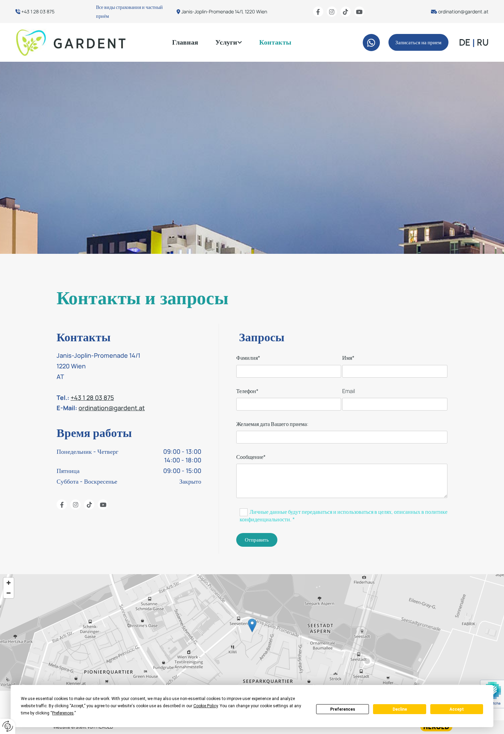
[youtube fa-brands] (359, 12)
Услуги (226, 42)
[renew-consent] (7, 726)
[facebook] (318, 12)
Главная (185, 42)
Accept (456, 709)
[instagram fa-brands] (332, 12)
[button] (418, 42)
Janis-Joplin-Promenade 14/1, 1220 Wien (224, 11)
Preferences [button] (63, 713)
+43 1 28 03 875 (38, 11)
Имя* (348, 358)
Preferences (342, 709)
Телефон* (247, 391)
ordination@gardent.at (463, 11)
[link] (229, 42)
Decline (400, 709)
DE (464, 42)
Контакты (275, 42)
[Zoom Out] (8, 593)
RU (483, 42)
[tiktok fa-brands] (345, 12)
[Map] (252, 632)
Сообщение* (251, 457)
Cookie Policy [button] (205, 705)
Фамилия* (248, 358)
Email (348, 391)
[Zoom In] (8, 583)
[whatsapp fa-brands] (371, 42)
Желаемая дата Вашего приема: (272, 424)
